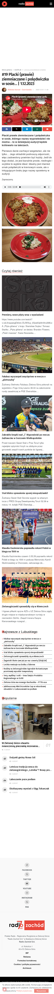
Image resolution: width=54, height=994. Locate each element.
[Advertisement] (27, 37)
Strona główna (7, 70)
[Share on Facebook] (6, 129)
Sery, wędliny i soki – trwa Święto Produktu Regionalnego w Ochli (23, 676)
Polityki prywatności (24, 990)
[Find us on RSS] (27, 902)
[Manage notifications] (5, 989)
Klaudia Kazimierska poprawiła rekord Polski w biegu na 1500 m (26, 550)
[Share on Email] (47, 129)
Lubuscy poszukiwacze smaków (35, 70)
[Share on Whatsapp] (37, 129)
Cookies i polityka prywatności (27, 964)
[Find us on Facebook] (27, 865)
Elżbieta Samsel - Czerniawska (20, 89)
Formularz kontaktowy (27, 960)
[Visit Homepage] (29, 3)
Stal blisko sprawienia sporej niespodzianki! (25, 493)
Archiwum (27, 968)
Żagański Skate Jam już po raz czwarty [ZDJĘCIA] (25, 660)
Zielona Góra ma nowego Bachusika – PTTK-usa (25, 682)
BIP (27, 953)
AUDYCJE (17, 70)
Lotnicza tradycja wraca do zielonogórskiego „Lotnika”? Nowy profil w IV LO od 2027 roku (30, 768)
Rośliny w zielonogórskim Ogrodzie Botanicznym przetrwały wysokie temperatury (26, 670)
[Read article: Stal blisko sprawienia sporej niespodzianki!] (27, 472)
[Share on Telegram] (27, 129)
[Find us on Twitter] (27, 874)
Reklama (27, 956)
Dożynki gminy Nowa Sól (22, 757)
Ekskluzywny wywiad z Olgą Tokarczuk (29, 788)
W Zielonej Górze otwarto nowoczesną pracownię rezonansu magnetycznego (20, 745)
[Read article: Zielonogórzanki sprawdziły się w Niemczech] (27, 585)
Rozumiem (41, 991)
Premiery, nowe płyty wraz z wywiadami (22, 314)
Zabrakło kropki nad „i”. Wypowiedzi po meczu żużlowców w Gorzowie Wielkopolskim (26, 436)
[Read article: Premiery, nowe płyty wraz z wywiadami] (27, 293)
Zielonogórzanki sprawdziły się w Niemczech (25, 606)
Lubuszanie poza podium (22, 779)
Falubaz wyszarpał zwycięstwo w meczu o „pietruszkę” (24, 378)
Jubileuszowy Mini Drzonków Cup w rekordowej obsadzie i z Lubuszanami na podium (25, 687)
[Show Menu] (51, 4)
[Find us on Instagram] (27, 893)
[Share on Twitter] (17, 129)
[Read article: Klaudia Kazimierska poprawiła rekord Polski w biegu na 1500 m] (27, 527)
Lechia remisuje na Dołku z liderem (19, 665)
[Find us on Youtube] (27, 883)
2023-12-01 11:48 (42, 89)
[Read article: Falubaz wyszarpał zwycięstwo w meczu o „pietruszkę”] (27, 355)
